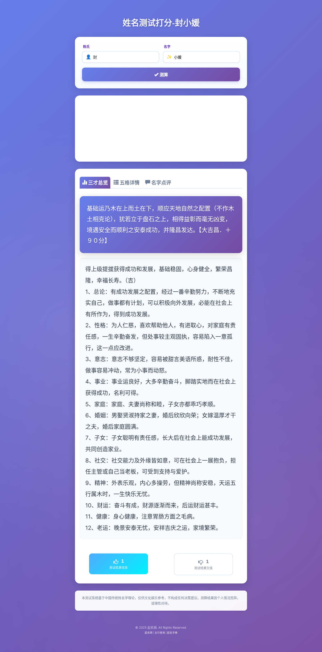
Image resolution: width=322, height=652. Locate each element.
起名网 (149, 632)
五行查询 (160, 632)
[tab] (95, 183)
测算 (163, 75)
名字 (167, 46)
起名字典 (172, 632)
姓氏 (86, 46)
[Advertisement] (161, 128)
